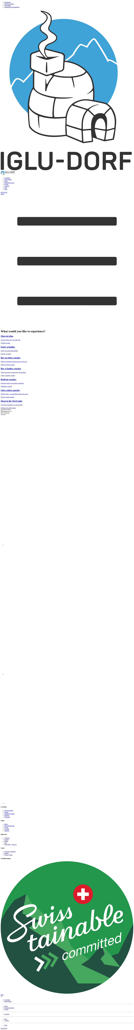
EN (6, 192)
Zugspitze (7, 817)
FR (4, 192)
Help (5, 1025)
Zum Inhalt (7, 5)
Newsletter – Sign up (10, 844)
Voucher (6, 186)
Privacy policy (8, 855)
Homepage (7, 2)
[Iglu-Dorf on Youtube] (68, 545)
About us (7, 838)
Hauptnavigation (9, 4)
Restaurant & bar (9, 183)
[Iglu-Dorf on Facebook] (68, 674)
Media (6, 841)
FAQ (5, 189)
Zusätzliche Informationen (11, 7)
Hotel (6, 181)
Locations (7, 178)
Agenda (6, 829)
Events (6, 184)
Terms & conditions (10, 851)
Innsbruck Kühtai (9, 814)
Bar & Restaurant (9, 826)
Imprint (6, 853)
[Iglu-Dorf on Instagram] (68, 803)
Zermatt (6, 815)
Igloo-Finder (8, 179)
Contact (6, 839)
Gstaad (6, 812)
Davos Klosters (8, 810)
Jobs (5, 187)
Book (2, 194)
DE (2, 192)
